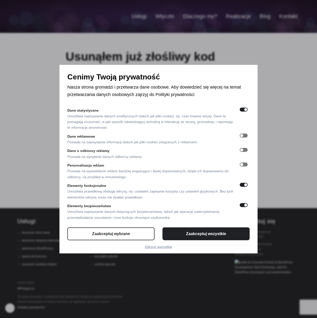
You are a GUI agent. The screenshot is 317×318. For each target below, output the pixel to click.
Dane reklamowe (81, 136)
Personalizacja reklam (85, 165)
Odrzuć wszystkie (158, 247)
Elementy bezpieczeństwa (89, 206)
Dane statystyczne (83, 110)
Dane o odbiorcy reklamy (88, 151)
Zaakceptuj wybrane (111, 234)
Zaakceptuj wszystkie (206, 234)
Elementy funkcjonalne (86, 186)
